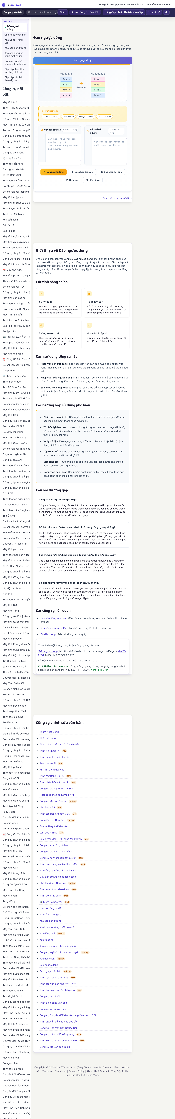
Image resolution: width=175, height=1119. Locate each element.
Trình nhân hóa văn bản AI (54, 782)
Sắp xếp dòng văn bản (53, 618)
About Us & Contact (98, 1071)
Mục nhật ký (69, 117)
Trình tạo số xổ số (13, 990)
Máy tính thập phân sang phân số (16, 348)
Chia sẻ (152, 12)
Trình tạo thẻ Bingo (13, 806)
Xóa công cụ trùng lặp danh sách (58, 870)
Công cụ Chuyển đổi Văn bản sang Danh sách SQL (68, 1015)
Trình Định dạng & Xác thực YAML (59, 1040)
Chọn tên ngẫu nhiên (15, 454)
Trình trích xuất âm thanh (16, 320)
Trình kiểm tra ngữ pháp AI (54, 757)
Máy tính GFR (10, 867)
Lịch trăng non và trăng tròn (16, 633)
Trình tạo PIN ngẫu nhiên (16, 772)
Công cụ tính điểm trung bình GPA (16, 1052)
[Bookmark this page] (166, 12)
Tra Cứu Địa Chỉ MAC (15, 661)
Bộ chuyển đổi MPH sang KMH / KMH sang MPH (16, 968)
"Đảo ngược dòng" (48, 651)
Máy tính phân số (12, 767)
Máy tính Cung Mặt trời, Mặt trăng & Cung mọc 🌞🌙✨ (16, 621)
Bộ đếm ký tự (10, 722)
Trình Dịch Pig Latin (50, 895)
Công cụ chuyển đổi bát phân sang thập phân (16, 845)
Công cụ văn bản (13, 12)
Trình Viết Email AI (50, 750)
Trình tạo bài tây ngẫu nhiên (16, 113)
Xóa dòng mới (47, 933)
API (38, 1071)
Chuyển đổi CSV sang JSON (16, 504)
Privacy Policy (76, 1071)
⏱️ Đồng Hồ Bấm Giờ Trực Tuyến (16, 666)
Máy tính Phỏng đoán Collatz (16, 644)
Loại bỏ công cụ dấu (51, 908)
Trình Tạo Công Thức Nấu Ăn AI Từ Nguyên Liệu (16, 957)
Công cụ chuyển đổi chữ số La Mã (16, 253)
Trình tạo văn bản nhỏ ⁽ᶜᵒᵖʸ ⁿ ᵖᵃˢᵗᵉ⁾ (58, 983)
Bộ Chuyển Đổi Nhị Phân (16, 856)
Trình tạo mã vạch (13, 1068)
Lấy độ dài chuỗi (12, 588)
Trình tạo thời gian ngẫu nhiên (16, 554)
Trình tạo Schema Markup (54, 977)
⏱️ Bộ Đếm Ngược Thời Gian (16, 566)
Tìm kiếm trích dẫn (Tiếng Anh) (16, 672)
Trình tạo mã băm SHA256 (16, 946)
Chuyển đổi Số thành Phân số (16, 817)
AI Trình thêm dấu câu (52, 769)
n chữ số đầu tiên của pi (16, 940)
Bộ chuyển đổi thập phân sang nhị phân (16, 191)
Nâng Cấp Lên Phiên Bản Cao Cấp (124, 12)
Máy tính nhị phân (13, 197)
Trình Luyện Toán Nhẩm (16, 208)
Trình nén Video (12, 381)
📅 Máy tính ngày (12, 270)
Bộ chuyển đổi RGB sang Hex (16, 1035)
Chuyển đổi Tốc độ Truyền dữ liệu (16, 1040)
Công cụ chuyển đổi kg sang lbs (16, 141)
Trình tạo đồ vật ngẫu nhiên (16, 465)
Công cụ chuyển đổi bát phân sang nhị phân (16, 839)
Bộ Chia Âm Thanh (13, 694)
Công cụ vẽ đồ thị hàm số (16, 616)
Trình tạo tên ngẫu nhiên (16, 499)
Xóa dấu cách (47, 958)
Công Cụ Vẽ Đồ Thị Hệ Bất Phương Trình (16, 258)
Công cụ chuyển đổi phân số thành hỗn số (16, 862)
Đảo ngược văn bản (50, 971)
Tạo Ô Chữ (9, 515)
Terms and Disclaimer (54, 1071)
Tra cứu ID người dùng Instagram (16, 147)
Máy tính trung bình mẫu (16, 649)
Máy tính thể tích (12, 851)
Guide (125, 1067)
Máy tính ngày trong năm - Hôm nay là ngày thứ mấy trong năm (16, 236)
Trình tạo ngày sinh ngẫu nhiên (16, 599)
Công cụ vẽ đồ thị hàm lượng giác (16, 1096)
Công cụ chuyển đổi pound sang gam (16, 783)
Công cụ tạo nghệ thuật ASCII (56, 788)
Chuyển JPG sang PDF (15, 543)
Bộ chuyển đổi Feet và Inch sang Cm (16, 527)
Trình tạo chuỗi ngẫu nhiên (16, 180)
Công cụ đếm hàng (13, 152)
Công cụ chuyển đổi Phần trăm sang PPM (16, 571)
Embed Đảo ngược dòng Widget (117, 198)
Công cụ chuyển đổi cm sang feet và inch (16, 487)
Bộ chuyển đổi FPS (13, 426)
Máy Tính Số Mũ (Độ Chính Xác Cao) (16, 124)
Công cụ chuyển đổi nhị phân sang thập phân (16, 292)
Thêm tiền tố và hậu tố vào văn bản (60, 744)
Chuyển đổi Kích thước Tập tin (16, 1085)
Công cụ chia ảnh (12, 459)
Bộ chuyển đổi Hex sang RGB (16, 739)
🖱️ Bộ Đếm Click (12, 175)
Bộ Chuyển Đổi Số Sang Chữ (16, 186)
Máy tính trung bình (14, 873)
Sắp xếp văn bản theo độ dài (14, 79)
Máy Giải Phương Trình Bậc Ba (16, 532)
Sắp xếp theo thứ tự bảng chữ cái (14, 71)
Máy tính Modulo (12, 638)
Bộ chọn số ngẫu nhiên (16, 906)
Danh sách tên (104, 117)
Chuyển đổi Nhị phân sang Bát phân (16, 677)
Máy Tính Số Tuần (13, 314)
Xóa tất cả (95, 180)
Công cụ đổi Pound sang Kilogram (16, 135)
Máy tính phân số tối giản (16, 275)
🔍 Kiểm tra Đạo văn (51, 902)
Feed (117, 1067)
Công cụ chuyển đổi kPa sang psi (16, 582)
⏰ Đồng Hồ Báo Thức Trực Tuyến (16, 359)
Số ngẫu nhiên (11, 1063)
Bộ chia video (10, 823)
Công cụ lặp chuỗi (50, 996)
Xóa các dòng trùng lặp (54, 628)
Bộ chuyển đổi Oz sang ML (16, 1080)
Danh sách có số (51, 117)
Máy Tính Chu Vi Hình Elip (16, 951)
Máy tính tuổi (10, 102)
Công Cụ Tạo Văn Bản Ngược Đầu (59, 1028)
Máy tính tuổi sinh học (15, 1024)
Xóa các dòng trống (50, 920)
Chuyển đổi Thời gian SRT (16, 1091)
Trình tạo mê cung (13, 716)
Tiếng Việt (92, 1075)
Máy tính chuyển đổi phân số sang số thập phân (16, 409)
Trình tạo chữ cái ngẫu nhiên (16, 510)
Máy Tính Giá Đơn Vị (14, 437)
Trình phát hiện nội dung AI (16, 342)
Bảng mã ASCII (11, 778)
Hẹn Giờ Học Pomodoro (16, 1102)
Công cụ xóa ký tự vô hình (54, 845)
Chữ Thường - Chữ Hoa (53, 883)
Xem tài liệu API (100, 669)
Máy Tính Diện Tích (14, 929)
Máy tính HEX (10, 415)
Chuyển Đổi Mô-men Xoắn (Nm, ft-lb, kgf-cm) (16, 1074)
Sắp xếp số (9, 230)
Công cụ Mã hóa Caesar (53, 801)
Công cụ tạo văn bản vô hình (56, 851)
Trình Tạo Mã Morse (14, 214)
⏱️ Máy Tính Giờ (12, 158)
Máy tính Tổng (11, 610)
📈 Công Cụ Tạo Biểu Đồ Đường (16, 834)
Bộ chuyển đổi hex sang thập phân (16, 538)
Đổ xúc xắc (9, 225)
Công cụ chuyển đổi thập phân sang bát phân (16, 750)
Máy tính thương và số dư (16, 202)
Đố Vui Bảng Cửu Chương (16, 828)
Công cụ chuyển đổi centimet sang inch (16, 878)
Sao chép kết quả (113, 172)
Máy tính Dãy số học (14, 705)
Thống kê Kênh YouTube (16, 281)
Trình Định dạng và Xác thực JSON (59, 864)
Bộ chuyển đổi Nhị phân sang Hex (16, 364)
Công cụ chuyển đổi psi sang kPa (16, 476)
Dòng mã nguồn (86, 117)
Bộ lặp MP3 (9, 331)
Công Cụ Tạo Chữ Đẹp (52, 820)
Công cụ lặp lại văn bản (53, 1009)
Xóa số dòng (46, 939)
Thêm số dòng (48, 738)
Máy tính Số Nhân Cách (16, 934)
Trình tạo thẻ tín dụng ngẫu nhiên (16, 471)
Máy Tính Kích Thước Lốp (16, 1018)
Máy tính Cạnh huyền (15, 443)
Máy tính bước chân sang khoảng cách (16, 973)
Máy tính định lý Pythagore (16, 795)
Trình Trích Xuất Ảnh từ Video (16, 108)
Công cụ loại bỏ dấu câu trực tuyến (59, 952)
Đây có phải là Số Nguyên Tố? (16, 309)
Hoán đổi (73, 180)
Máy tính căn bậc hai (14, 297)
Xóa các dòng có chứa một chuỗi (58, 946)
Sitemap (107, 1067)
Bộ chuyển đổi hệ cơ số (16, 404)
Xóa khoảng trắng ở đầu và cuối (57, 927)
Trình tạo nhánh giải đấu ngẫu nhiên (16, 303)
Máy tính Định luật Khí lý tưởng (16, 1113)
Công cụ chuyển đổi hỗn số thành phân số (16, 923)
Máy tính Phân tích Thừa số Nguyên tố (16, 264)
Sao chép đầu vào (84, 172)
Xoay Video (9, 811)
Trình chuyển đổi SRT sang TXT (16, 398)
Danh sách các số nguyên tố (16, 521)
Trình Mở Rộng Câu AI (52, 776)
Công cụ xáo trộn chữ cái (16, 420)
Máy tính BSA (10, 789)
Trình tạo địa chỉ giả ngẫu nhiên (16, 962)
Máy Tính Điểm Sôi (13, 683)
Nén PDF (8, 594)
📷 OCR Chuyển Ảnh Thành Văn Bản (16, 337)
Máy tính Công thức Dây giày (16, 577)
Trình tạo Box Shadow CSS (55, 813)
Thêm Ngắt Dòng (49, 731)
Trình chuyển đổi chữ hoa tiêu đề (58, 1021)
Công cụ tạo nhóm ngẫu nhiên (16, 482)
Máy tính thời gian (13, 353)
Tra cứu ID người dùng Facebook (16, 130)
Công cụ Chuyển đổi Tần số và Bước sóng (16, 1046)
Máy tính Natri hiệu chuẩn (16, 979)
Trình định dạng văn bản (53, 1002)
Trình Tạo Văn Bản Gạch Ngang (57, 990)
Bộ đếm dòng (48, 634)
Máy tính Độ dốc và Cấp (16, 655)
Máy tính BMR (10, 605)
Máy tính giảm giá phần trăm (16, 242)
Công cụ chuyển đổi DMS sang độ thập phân (16, 700)
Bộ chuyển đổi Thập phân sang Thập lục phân (16, 448)
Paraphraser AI (48, 763)
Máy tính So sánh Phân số (16, 560)
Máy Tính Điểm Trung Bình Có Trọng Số (16, 1013)
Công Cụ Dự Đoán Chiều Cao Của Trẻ (16, 918)
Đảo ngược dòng (55, 172)
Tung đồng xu (10, 901)
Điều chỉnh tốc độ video (16, 733)
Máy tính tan (10, 895)
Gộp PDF (8, 493)
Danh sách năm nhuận (15, 627)
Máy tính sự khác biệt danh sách (58, 876)
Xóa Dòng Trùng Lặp (51, 914)
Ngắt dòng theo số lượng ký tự (57, 794)
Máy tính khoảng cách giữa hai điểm (16, 1007)
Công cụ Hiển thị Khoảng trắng (57, 1034)
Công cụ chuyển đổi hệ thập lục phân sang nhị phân (16, 728)
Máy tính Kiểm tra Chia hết (16, 392)
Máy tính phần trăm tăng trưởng (16, 1029)
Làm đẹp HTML (48, 832)
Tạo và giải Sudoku (13, 996)
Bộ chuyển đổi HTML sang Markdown (61, 839)
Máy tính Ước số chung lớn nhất (16, 800)
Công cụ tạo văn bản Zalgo (55, 1046)
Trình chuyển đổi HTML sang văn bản (16, 985)
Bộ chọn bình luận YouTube (16, 689)
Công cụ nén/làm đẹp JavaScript (58, 857)
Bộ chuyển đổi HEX (13, 286)
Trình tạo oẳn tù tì (13, 163)
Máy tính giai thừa (13, 549)
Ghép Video (9, 370)
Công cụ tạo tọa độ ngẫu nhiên (16, 1001)
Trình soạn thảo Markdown (55, 889)
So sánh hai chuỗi (13, 432)
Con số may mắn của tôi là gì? (16, 744)
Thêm (63, 12)
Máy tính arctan (11, 1057)
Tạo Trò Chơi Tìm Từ (14, 387)
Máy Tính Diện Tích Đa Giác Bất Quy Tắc (16, 1108)
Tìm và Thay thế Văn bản (54, 826)
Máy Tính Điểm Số (13, 761)
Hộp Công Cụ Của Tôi (86, 12)
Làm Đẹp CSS (47, 807)
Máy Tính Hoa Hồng (14, 890)
